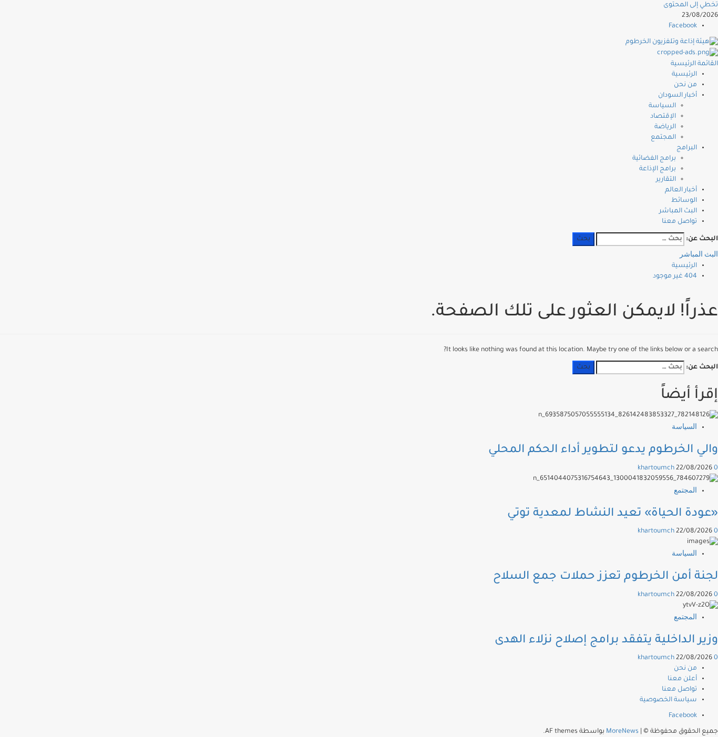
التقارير (666, 179)
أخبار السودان (677, 95)
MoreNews (622, 731)
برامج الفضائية (654, 158)
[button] (694, 64)
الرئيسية (684, 74)
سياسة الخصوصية (668, 700)
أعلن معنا (682, 679)
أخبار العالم (681, 190)
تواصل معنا (679, 222)
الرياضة (665, 127)
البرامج (686, 148)
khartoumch (657, 468)
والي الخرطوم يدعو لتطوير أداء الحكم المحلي (603, 450)
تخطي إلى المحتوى (690, 5)
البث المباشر (678, 211)
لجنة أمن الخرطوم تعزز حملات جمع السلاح (605, 577)
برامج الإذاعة (657, 169)
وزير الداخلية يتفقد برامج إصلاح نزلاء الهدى (606, 640)
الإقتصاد (663, 116)
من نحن (685, 85)
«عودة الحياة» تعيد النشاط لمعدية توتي (612, 514)
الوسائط (684, 200)
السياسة (662, 106)
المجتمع (663, 137)
